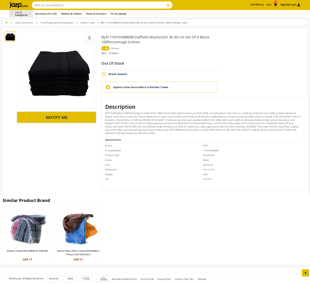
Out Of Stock (112, 63)
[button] (6, 22)
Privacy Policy (164, 279)
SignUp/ (285, 4)
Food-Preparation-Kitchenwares (57, 22)
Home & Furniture (24, 22)
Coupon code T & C (184, 279)
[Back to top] (305, 272)
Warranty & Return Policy (124, 279)
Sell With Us (257, 4)
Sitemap (202, 279)
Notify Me (56, 117)
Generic (122, 74)
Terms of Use (147, 279)
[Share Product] (89, 37)
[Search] (169, 5)
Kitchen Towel (88, 22)
